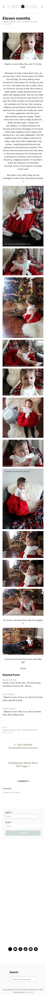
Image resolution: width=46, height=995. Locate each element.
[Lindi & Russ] (22, 7)
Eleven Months (9, 680)
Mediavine (29, 992)
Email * (8, 822)
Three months (9, 708)
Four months (8, 694)
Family (5, 24)
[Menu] (3, 7)
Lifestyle (9, 24)
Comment (7, 788)
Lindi (5, 727)
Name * (8, 812)
